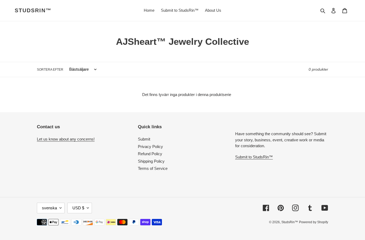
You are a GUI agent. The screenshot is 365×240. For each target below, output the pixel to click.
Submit (144, 139)
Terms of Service (153, 168)
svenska (49, 208)
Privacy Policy (150, 146)
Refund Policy (150, 153)
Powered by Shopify (313, 222)
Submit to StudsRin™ (254, 157)
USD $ (78, 208)
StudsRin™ (33, 10)
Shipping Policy (151, 161)
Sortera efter (50, 69)
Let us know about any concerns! (66, 139)
